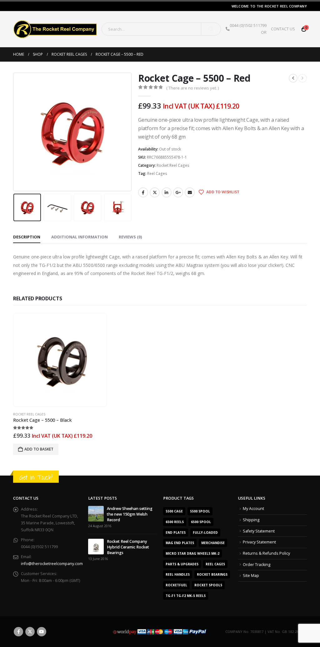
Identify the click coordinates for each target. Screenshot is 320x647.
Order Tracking (256, 564)
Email (190, 192)
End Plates (176, 532)
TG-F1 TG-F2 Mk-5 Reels (186, 596)
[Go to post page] (96, 513)
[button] (14, 131)
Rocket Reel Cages (173, 165)
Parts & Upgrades (182, 564)
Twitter (155, 192)
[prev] (293, 78)
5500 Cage (174, 511)
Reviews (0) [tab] (130, 237)
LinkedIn (167, 192)
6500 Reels (175, 522)
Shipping (251, 519)
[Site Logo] (55, 29)
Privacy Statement (259, 542)
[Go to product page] (60, 359)
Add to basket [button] (38, 449)
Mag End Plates (180, 543)
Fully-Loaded (205, 532)
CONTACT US (283, 29)
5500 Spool (200, 511)
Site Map (251, 575)
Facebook (143, 192)
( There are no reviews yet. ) (192, 88)
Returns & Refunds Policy (266, 553)
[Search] (211, 29)
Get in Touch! (35, 477)
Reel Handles (178, 574)
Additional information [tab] (79, 237)
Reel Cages (157, 173)
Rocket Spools (208, 585)
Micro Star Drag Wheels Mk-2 (192, 553)
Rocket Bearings (212, 574)
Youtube (41, 631)
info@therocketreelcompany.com (52, 563)
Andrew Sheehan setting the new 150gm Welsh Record (129, 514)
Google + (178, 192)
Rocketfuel (176, 585)
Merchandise (213, 543)
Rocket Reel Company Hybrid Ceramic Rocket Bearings (128, 547)
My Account (253, 508)
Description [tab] (26, 237)
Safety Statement (259, 531)
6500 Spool (201, 522)
